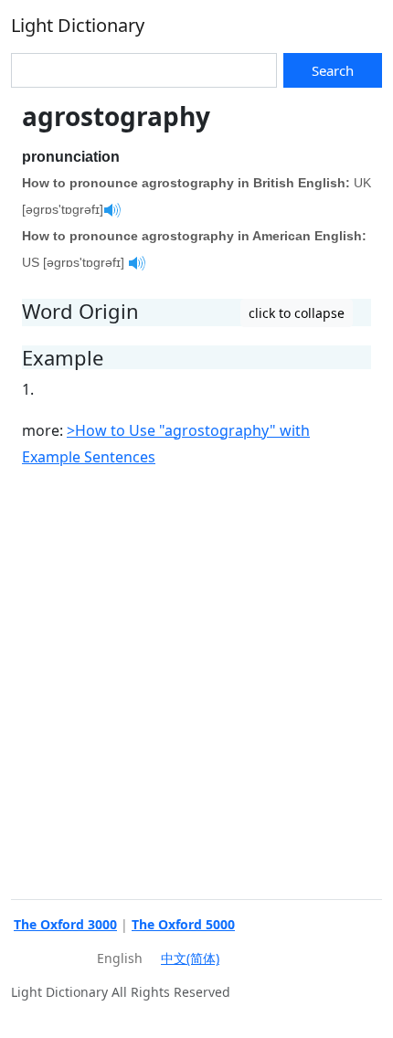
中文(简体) (190, 958)
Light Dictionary (77, 25)
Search (333, 70)
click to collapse (297, 313)
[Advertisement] (196, 680)
